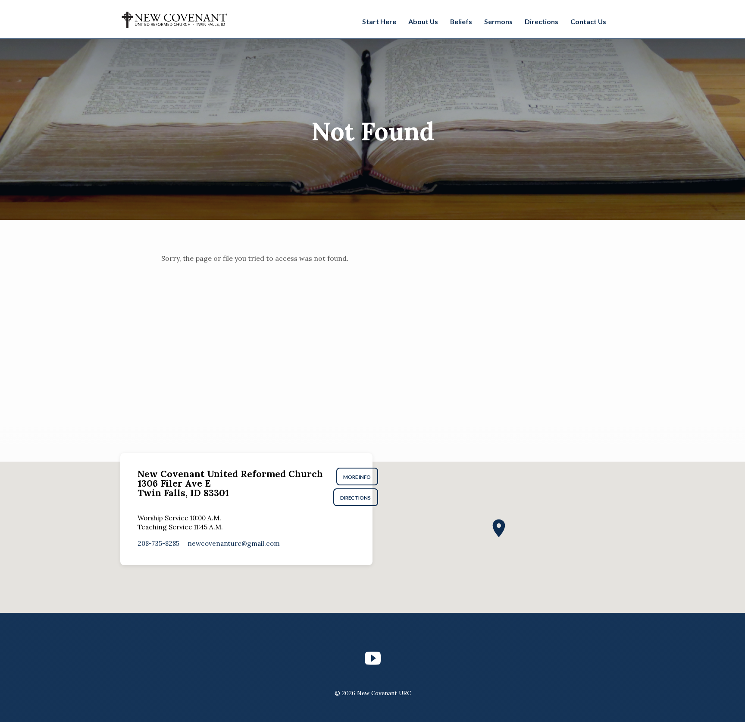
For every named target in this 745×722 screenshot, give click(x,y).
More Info (357, 477)
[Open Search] (620, 20)
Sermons (498, 21)
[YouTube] (372, 658)
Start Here (379, 21)
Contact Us (588, 21)
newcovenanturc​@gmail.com (234, 543)
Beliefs (461, 21)
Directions (541, 21)
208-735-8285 (158, 543)
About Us (423, 21)
